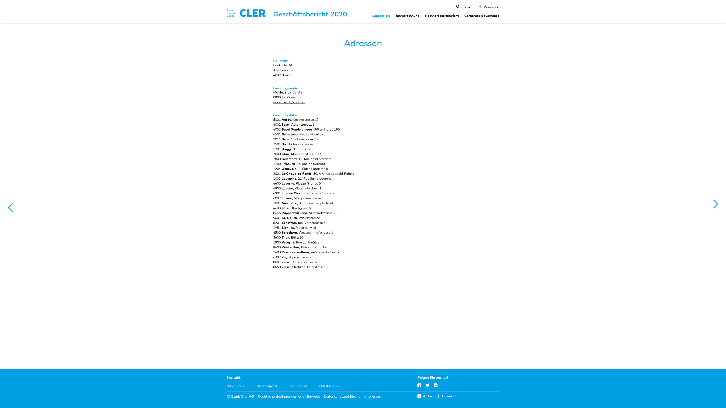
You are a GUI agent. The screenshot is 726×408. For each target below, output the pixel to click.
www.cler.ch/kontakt (289, 102)
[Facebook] (419, 386)
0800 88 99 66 (328, 385)
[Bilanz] (715, 204)
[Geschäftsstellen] (10, 207)
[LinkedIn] (435, 386)
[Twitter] (427, 386)
